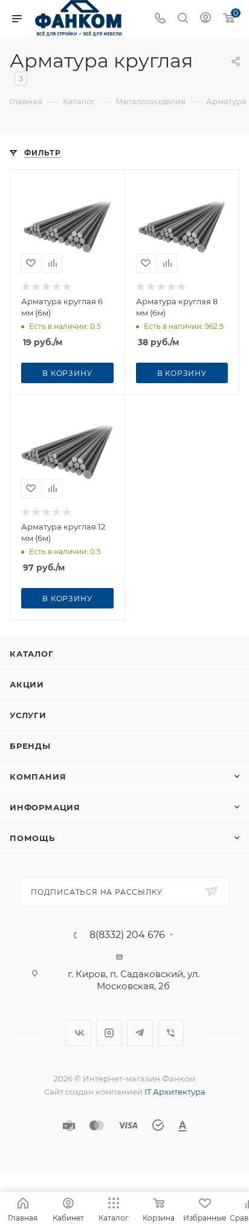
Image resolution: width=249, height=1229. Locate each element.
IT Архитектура (174, 1091)
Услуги (28, 715)
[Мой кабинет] (205, 19)
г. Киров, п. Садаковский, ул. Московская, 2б (133, 980)
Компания (38, 776)
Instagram (109, 1033)
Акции (27, 684)
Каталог (32, 653)
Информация (45, 807)
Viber (171, 1033)
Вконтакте (78, 1033)
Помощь (32, 838)
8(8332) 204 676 (127, 935)
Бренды (30, 746)
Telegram (140, 1033)
